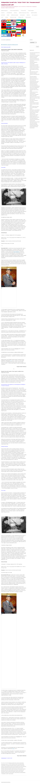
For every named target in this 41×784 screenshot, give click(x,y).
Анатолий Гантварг (21, 764)
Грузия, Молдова (31, 10)
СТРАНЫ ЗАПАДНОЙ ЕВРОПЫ (14, 10)
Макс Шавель (13, 771)
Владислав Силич (18, 767)
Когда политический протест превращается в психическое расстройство (34, 59)
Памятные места (28, 17)
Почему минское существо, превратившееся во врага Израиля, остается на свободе (34, 65)
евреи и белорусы (14, 768)
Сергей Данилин (11, 772)
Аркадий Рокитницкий (9, 765)
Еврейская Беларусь (4, 10)
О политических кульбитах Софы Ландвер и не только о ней (34, 69)
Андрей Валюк (3, 765)
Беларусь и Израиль (17, 765)
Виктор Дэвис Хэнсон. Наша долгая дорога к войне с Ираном (34, 107)
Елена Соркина (20, 768)
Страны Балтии (23, 10)
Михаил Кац (7, 772)
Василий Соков (17, 766)
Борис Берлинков (7, 766)
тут (11, 360)
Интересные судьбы (4, 764)
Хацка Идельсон (17, 772)
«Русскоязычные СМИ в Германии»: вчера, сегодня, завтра (34, 89)
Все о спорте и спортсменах (19, 762)
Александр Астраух (14, 764)
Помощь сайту (20, 17)
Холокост (3, 12)
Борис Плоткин (12, 766)
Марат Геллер (18, 771)
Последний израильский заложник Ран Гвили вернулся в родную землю (34, 119)
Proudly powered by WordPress (5, 782)
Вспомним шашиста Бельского (9, 44)
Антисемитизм (9, 12)
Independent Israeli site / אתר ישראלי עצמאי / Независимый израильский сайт (20, 3)
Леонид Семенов (8, 771)
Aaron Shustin (11, 773)
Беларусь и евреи (11, 762)
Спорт (2, 17)
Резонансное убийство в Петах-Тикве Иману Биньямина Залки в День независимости (35, 86)
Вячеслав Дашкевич (8, 768)
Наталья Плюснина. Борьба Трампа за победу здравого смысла (34, 104)
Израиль (15, 12)
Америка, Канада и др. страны (24, 12)
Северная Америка (34, 12)
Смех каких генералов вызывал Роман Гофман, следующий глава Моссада (34, 124)
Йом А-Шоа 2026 (32, 99)
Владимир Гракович (12, 767)
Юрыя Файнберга (16, 251)
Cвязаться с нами (13, 17)
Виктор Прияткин (23, 766)
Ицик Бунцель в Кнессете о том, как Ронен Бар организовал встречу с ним (34, 80)
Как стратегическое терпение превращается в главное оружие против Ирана (34, 56)
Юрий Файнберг (22, 772)
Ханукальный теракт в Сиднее (35, 121)
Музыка (6, 17)
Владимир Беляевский (4, 767)
